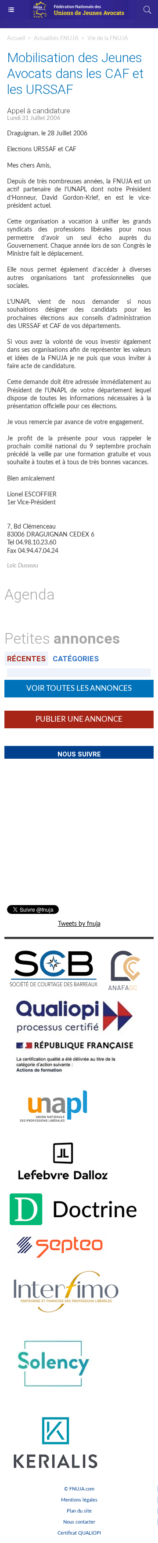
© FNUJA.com (79, 1489)
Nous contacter (79, 1522)
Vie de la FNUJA (107, 38)
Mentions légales (79, 1500)
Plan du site (79, 1511)
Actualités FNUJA (56, 38)
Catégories (76, 658)
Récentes (26, 658)
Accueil (16, 38)
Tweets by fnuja (79, 924)
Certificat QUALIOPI (79, 1533)
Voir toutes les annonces (79, 688)
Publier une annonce (79, 719)
